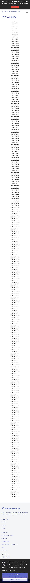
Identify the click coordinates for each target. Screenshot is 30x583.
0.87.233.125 (15, 254)
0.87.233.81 (15, 172)
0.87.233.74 (15, 159)
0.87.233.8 (15, 36)
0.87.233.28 (15, 73)
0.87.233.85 (15, 179)
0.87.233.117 (15, 239)
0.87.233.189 (15, 373)
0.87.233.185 (15, 366)
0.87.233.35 (15, 86)
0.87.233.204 (15, 401)
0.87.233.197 (15, 388)
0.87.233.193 (15, 381)
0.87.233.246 (15, 480)
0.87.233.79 (15, 168)
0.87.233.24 (15, 66)
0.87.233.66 (15, 144)
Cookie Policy (11, 570)
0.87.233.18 (15, 54)
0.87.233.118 (15, 241)
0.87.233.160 (15, 319)
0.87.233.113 (15, 232)
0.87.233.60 (15, 133)
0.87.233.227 (15, 444)
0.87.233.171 (15, 340)
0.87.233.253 (15, 493)
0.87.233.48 (15, 110)
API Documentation (8, 535)
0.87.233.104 (15, 215)
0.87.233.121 (15, 247)
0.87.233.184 (15, 364)
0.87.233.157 (15, 314)
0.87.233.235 (15, 459)
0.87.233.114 (15, 234)
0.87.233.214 (15, 420)
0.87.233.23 (15, 64)
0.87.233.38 (15, 92)
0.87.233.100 (15, 207)
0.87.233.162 (15, 323)
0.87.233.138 (15, 278)
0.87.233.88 (15, 185)
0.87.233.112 (15, 230)
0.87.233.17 (15, 53)
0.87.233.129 (15, 262)
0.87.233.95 (15, 198)
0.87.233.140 (15, 282)
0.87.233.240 (15, 469)
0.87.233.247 (15, 482)
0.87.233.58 (15, 129)
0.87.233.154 (15, 308)
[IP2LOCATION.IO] (11, 12)
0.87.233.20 (15, 58)
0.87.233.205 (15, 403)
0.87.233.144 (15, 289)
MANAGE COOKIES (15, 579)
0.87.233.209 (15, 411)
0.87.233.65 (15, 142)
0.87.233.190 (15, 375)
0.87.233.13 (15, 45)
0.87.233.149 (15, 299)
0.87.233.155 (15, 310)
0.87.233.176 (15, 349)
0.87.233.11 (15, 41)
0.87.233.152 (15, 304)
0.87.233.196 (15, 386)
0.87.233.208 (15, 409)
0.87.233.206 (15, 405)
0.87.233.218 (15, 428)
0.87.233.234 (15, 457)
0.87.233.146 (15, 293)
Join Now (15, 7)
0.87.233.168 (15, 334)
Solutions (4, 522)
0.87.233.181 (15, 358)
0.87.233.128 (15, 260)
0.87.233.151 (15, 303)
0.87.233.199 (15, 392)
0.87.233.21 (15, 60)
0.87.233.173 (15, 344)
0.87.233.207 (15, 407)
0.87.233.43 (15, 101)
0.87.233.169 (15, 336)
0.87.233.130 (15, 263)
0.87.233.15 (15, 49)
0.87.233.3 (15, 27)
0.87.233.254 (15, 495)
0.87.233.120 (15, 245)
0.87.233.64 (15, 140)
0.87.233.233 (15, 455)
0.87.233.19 (15, 56)
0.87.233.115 (15, 235)
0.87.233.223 (15, 437)
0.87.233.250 (15, 487)
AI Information (6, 557)
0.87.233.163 (15, 325)
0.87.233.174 (15, 345)
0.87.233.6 (15, 32)
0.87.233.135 (15, 273)
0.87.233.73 (15, 157)
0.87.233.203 (15, 400)
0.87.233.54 (15, 122)
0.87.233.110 (15, 226)
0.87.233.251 (15, 489)
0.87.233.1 (15, 23)
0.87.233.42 (15, 99)
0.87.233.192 (15, 379)
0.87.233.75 (15, 161)
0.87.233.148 (15, 297)
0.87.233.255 (15, 497)
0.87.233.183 (15, 362)
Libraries (4, 538)
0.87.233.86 (15, 181)
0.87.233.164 (15, 327)
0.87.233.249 (15, 485)
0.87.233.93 (15, 194)
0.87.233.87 (15, 183)
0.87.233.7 (15, 34)
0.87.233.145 (15, 291)
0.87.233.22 (15, 62)
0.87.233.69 (15, 150)
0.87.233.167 (15, 332)
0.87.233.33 (15, 82)
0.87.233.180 (15, 357)
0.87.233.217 (15, 426)
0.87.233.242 (15, 472)
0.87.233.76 (15, 163)
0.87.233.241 (15, 470)
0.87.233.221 (15, 433)
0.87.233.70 (15, 151)
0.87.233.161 (15, 321)
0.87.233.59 (15, 131)
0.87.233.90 (15, 189)
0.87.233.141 (15, 284)
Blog (3, 548)
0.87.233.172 (15, 342)
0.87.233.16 (15, 51)
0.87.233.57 (15, 127)
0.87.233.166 (15, 331)
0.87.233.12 (15, 43)
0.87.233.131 (15, 265)
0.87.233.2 (15, 25)
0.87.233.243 (15, 474)
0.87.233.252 (15, 491)
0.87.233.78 (15, 166)
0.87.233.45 (15, 105)
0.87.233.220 (15, 431)
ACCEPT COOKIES (15, 574)
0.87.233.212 (15, 416)
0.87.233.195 (15, 385)
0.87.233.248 (15, 483)
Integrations (5, 541)
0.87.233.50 (15, 114)
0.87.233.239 (15, 467)
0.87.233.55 (15, 123)
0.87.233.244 (15, 476)
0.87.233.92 (15, 193)
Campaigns (5, 551)
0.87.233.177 (15, 351)
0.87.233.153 (15, 306)
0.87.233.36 (15, 88)
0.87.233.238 (15, 465)
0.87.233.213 (15, 418)
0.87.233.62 (15, 137)
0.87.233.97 (15, 202)
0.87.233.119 (15, 243)
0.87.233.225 (15, 441)
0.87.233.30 (15, 77)
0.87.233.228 (15, 446)
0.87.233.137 (15, 276)
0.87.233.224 (15, 439)
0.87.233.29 (15, 75)
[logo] (15, 508)
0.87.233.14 (15, 47)
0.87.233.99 (15, 206)
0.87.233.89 (15, 187)
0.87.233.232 (15, 454)
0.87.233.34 (15, 84)
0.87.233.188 (15, 372)
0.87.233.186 (15, 368)
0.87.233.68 (15, 148)
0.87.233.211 (15, 414)
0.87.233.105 (15, 217)
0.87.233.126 (15, 256)
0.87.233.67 (15, 146)
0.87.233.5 (15, 30)
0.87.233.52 (15, 118)
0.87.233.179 (15, 355)
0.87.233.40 (15, 96)
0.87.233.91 (15, 191)
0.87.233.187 (15, 370)
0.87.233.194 (15, 383)
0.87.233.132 (15, 267)
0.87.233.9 (15, 38)
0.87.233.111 (15, 228)
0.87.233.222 (15, 435)
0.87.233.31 (15, 79)
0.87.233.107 (15, 220)
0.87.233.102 (15, 211)
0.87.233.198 (15, 390)
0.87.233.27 (15, 71)
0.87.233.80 (15, 170)
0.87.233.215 (15, 422)
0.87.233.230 (15, 450)
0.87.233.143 (15, 288)
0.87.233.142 (15, 286)
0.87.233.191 (15, 377)
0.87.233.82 (15, 174)
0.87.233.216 (15, 424)
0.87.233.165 (15, 329)
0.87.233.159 (15, 317)
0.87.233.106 (15, 219)
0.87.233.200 (15, 394)
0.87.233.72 (15, 155)
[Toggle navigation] (27, 11)
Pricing (4, 525)
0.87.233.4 (15, 28)
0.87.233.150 (15, 301)
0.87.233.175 (15, 347)
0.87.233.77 (15, 165)
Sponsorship (5, 554)
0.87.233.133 (15, 269)
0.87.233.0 (15, 21)
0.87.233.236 (15, 461)
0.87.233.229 (15, 448)
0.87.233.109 (15, 224)
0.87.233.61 (15, 135)
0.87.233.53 (15, 120)
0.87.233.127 (15, 258)
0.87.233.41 (15, 97)
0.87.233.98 (15, 204)
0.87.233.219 (15, 429)
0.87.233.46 (15, 107)
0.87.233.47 (15, 109)
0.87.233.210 (15, 413)
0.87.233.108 (15, 222)
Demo (3, 528)
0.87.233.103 (15, 213)
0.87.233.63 (15, 138)
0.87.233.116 (15, 237)
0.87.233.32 (15, 81)
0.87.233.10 (15, 40)
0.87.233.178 (15, 353)
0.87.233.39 (15, 94)
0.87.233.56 (15, 125)
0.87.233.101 (15, 209)
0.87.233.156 (15, 312)
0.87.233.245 (15, 478)
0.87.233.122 (15, 248)
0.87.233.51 (15, 116)
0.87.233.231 (15, 452)
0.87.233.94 (15, 196)
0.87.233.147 (15, 295)
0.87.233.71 (15, 153)
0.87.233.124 (15, 252)
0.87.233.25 (15, 68)
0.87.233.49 (15, 112)
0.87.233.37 (15, 90)
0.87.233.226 (15, 442)
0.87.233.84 (15, 178)
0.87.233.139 (15, 280)
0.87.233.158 (15, 316)
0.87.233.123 (15, 250)
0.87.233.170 (15, 338)
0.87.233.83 (15, 176)
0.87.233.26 (15, 69)
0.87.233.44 (15, 103)
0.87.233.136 (15, 275)
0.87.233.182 (15, 360)
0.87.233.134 (15, 271)
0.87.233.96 (15, 200)
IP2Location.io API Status (10, 544)
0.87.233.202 (15, 398)
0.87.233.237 (15, 463)
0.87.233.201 (15, 396)
